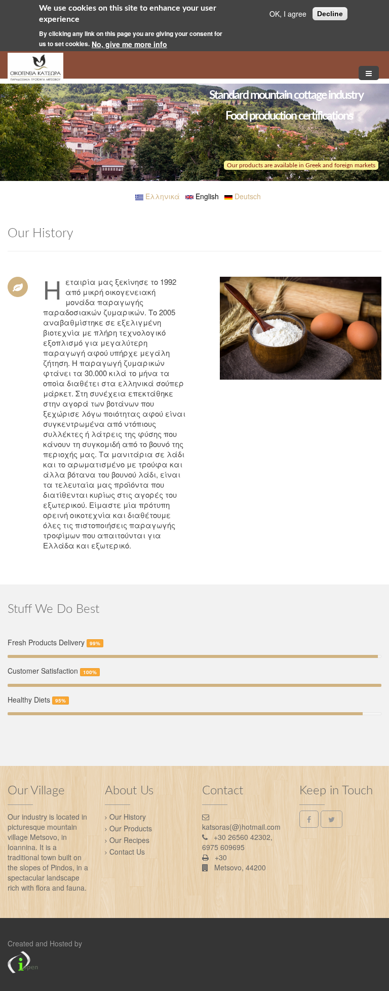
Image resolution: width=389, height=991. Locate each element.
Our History (127, 817)
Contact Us (127, 852)
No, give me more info (129, 44)
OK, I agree (287, 14)
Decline (330, 14)
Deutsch (246, 196)
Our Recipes (129, 840)
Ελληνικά (161, 196)
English (206, 196)
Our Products (130, 828)
